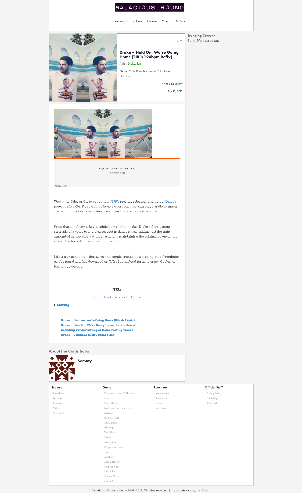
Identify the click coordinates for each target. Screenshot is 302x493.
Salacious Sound (150, 7)
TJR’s (115, 201)
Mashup (108, 457)
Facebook (121, 297)
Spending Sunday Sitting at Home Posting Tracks (97, 330)
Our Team (180, 21)
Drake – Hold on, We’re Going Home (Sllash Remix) (98, 320)
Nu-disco (109, 398)
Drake (131, 63)
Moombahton (111, 462)
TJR (139, 63)
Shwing (63, 305)
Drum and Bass (112, 466)
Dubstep (108, 413)
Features (137, 21)
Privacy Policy (214, 393)
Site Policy (212, 398)
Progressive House (114, 447)
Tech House (110, 432)
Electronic (125, 76)
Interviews (120, 21)
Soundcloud (102, 297)
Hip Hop (109, 427)
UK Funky (109, 471)
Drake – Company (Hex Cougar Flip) (87, 334)
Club (132, 71)
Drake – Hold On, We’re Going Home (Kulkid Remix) (98, 325)
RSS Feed (212, 403)
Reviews (152, 21)
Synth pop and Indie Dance (119, 408)
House (107, 437)
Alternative (110, 442)
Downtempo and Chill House (153, 71)
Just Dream (203, 490)
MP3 (179, 41)
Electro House (111, 418)
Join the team (162, 393)
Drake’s (170, 201)
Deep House (111, 403)
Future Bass (110, 481)
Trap (106, 452)
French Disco (111, 476)
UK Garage (110, 422)
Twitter (136, 297)
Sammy (178, 84)
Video (165, 21)
